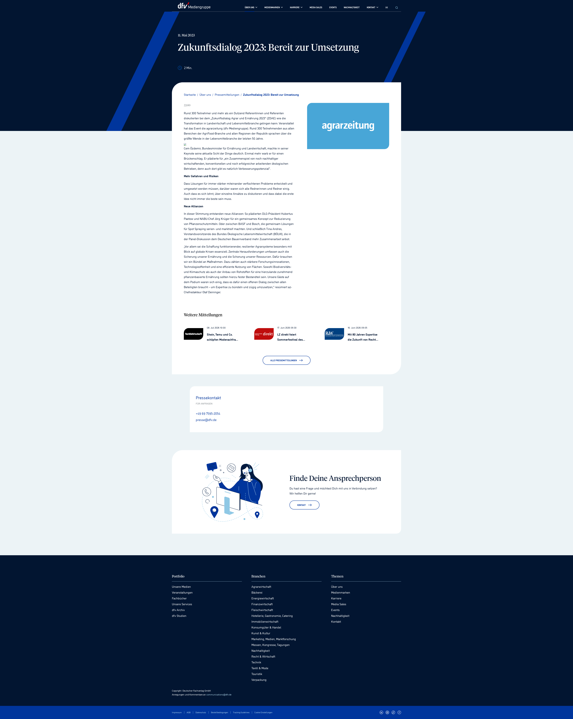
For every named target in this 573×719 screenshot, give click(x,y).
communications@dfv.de (218, 694)
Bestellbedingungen (219, 712)
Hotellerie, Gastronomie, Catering (272, 615)
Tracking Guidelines (241, 712)
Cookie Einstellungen (263, 712)
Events (335, 610)
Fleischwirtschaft (262, 610)
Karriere (336, 598)
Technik (256, 662)
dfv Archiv (178, 610)
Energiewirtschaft (262, 598)
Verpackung (259, 679)
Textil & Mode (259, 668)
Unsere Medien (181, 586)
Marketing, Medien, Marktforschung (273, 639)
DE (386, 7)
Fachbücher (179, 598)
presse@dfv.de (206, 419)
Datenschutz (200, 712)
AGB (189, 712)
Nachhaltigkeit (260, 650)
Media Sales (338, 604)
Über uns (337, 586)
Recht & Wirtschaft (263, 656)
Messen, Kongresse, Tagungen (270, 644)
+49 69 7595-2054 (208, 413)
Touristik (256, 674)
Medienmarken (340, 592)
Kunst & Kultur (260, 633)
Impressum (177, 712)
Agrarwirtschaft (261, 586)
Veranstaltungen (182, 592)
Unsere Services (182, 604)
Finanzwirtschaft (262, 604)
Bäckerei (256, 592)
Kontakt (336, 621)
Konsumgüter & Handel (266, 627)
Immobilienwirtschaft (264, 621)
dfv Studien (179, 615)
